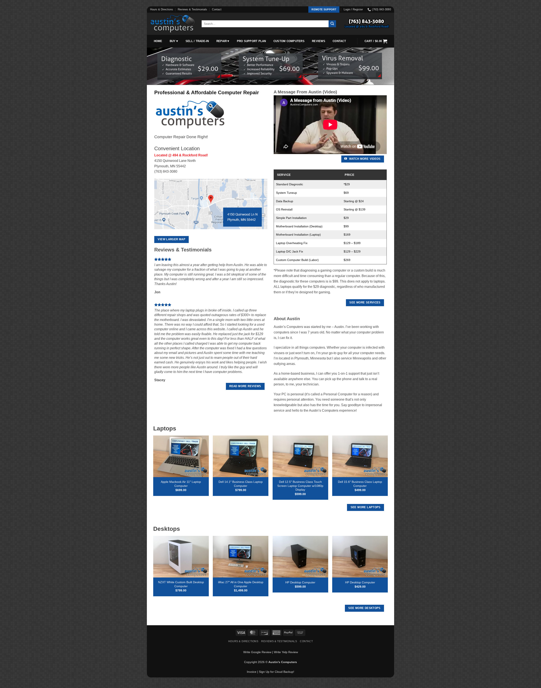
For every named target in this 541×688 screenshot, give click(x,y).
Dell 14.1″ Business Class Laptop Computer (241, 483)
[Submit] (332, 23)
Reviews (318, 41)
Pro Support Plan (251, 41)
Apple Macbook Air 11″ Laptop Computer (181, 483)
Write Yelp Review (286, 652)
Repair (221, 41)
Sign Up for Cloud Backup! (276, 671)
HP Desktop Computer (300, 582)
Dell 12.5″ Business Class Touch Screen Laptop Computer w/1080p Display (300, 485)
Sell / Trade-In (197, 41)
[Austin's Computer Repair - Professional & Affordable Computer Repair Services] (172, 24)
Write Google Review (257, 652)
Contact (216, 9)
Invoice (251, 671)
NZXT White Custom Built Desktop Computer (181, 584)
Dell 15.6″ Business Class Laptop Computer (360, 483)
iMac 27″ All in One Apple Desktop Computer (240, 584)
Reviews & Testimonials (192, 9)
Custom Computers (289, 41)
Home (158, 41)
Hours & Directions (161, 9)
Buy (173, 41)
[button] (353, 9)
